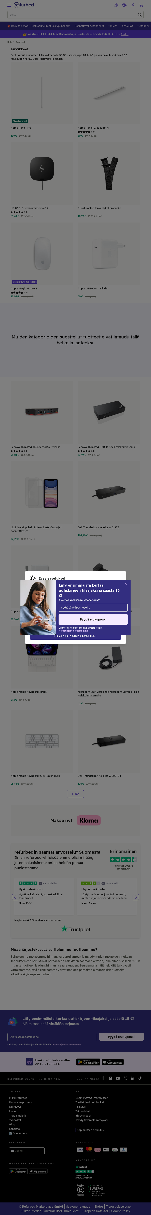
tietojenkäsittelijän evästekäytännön (53, 609)
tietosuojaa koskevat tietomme (65, 605)
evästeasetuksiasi (93, 601)
